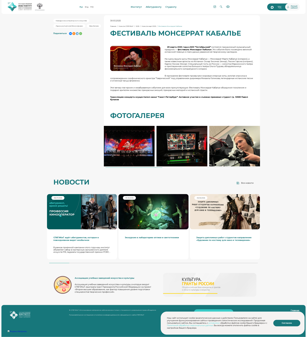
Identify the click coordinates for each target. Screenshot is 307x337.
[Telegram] (77, 33)
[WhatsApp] (80, 33)
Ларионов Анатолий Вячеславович (69, 26)
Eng (86, 7)
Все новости (247, 183)
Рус (81, 7)
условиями (214, 323)
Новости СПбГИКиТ (126, 26)
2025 (137, 26)
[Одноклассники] (73, 33)
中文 (92, 7)
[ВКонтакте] (70, 33)
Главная (113, 26)
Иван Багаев (94, 26)
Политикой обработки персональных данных (190, 325)
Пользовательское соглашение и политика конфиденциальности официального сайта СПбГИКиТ (106, 315)
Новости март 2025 (149, 26)
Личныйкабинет (294, 7)
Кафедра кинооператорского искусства (71, 21)
